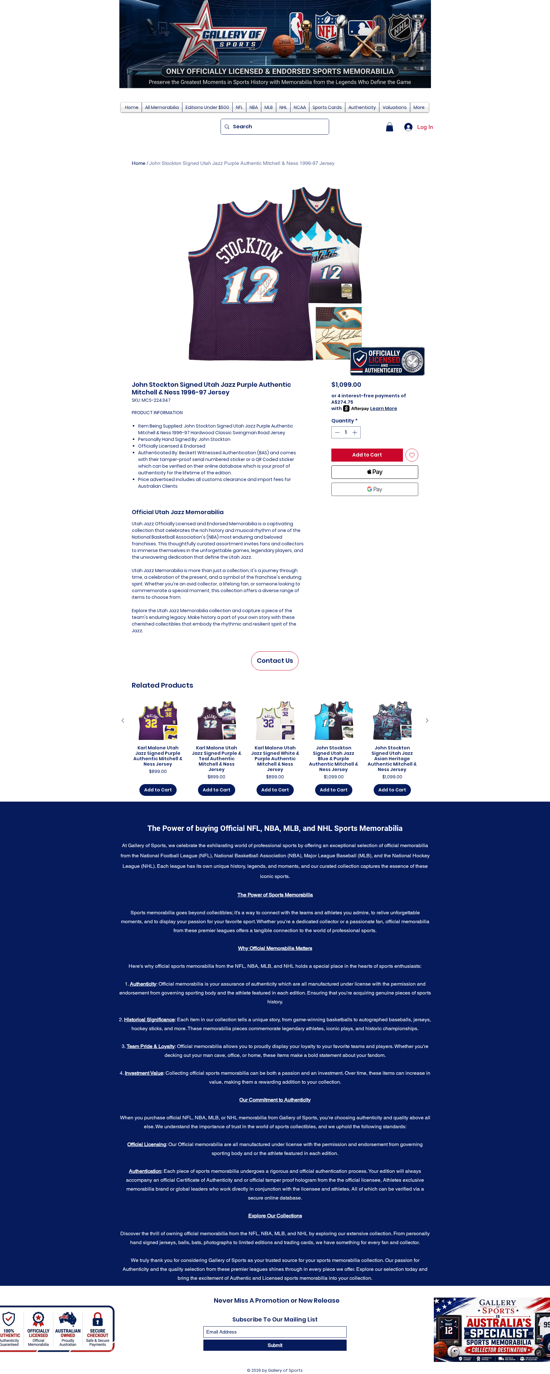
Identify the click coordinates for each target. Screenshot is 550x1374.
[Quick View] (158, 720)
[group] (275, 748)
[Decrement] (336, 432)
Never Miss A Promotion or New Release (277, 1300)
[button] (389, 126)
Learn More (383, 408)
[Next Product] (427, 720)
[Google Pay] (374, 489)
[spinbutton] (346, 432)
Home (138, 163)
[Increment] (355, 432)
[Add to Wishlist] (412, 455)
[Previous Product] (123, 720)
